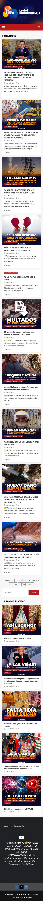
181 (37, 581)
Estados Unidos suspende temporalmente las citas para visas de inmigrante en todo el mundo (21, 681)
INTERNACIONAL (24, 326)
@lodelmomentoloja (14, 842)
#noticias (18, 861)
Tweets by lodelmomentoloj (13, 826)
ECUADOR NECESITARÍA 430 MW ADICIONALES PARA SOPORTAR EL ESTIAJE (20, 192)
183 (15, 584)
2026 (13, 641)
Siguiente (29, 584)
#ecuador (9, 861)
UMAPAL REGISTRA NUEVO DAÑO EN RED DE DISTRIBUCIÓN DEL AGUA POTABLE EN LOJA (21, 499)
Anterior (7, 581)
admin (8, 83)
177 (20, 581)
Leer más (7, 95)
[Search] (39, 27)
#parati (27, 861)
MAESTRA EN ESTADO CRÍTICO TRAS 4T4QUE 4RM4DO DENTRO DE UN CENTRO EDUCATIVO (21, 135)
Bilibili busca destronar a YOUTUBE (18, 809)
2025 (13, 83)
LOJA (20, 66)
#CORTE (33, 848)
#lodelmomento (31, 858)
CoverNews (15, 897)
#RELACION (11, 848)
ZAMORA (7, 632)
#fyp (33, 861)
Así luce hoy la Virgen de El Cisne (17, 638)
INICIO (15, 66)
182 (11, 584)
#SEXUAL (23, 848)
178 (24, 581)
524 (23, 584)
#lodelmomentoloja (13, 858)
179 (29, 581)
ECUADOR (8, 66)
